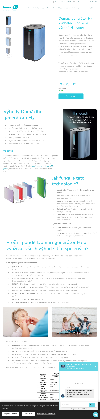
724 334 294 (93, 2)
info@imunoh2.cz (80, 2)
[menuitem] (30, 7)
